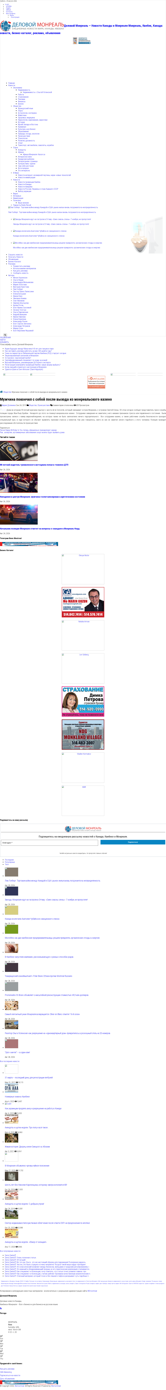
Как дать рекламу (20, 271)
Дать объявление (7, 1379)
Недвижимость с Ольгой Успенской (37, 92)
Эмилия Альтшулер (21, 303)
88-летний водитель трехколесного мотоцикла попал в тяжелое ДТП (34, 464)
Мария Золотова (20, 284)
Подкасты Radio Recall (22, 205)
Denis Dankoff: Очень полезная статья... (21, 1257)
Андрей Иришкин (20, 314)
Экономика (17, 88)
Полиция (31, 1281)
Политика (17, 200)
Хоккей (38, 1286)
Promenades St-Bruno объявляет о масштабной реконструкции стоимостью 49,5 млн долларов (46, 995)
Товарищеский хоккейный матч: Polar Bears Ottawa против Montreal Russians (38, 976)
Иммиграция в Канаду (7, 1283)
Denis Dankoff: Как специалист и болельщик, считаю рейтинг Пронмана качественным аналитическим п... (48, 1274)
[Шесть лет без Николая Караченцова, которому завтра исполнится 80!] (11, 1180)
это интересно (38, 1281)
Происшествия (24, 136)
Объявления (13, 259)
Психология (22, 138)
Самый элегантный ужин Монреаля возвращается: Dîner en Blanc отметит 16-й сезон (42, 1014)
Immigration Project (84, 1283)
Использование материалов (24, 268)
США (99, 1281)
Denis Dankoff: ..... (11, 1255)
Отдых (15, 147)
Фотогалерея (23, 168)
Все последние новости (9, 1061)
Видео (15, 193)
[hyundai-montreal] (150, 382)
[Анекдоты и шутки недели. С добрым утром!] (11, 1199)
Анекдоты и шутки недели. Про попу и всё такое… (27, 1127)
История (21, 122)
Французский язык (25, 108)
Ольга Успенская (31, 1283)
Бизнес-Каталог (14, 261)
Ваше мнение (23, 203)
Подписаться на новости (10, 1375)
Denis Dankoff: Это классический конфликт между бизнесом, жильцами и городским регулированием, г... (47, 1267)
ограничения (44, 1286)
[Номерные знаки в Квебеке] (11, 1092)
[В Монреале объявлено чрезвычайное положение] (11, 1161)
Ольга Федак (18, 280)
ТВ (152, 1281)
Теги (7, 864)
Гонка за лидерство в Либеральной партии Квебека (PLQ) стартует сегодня (35, 353)
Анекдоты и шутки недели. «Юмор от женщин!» (26, 1242)
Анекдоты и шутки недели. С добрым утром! (24, 1204)
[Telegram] (9, 1308)
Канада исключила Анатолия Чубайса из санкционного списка (38, 236)
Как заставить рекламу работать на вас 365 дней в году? (28, 351)
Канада (17, 1281)
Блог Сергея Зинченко (22, 324)
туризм (147, 1283)
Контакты (9, 12)
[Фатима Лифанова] (16, 382)
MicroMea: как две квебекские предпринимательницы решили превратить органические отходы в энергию (56, 247)
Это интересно (24, 170)
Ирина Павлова (19, 317)
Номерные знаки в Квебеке (17, 1096)
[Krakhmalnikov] (123, 382)
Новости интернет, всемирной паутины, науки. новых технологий (44, 175)
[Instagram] (7, 1308)
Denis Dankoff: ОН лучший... (15, 1260)
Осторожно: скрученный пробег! (18, 358)
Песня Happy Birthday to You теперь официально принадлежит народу (28, 430)
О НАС (7, 4)
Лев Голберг (18, 289)
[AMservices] (69, 382)
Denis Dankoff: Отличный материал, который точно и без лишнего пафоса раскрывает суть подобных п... (47, 1276)
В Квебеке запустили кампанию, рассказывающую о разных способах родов (39, 957)
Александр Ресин (20, 321)
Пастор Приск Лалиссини (23, 291)
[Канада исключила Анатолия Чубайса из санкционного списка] (39, 231)
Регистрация (15, 17)
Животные (22, 115)
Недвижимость (24, 90)
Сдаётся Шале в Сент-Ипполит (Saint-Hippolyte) (24, 369)
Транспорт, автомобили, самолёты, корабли (36, 145)
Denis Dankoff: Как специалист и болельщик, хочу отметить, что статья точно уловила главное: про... (46, 1271)
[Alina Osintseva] (96, 382)
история (126, 1281)
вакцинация (104, 1281)
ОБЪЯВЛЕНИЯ (5, 337)
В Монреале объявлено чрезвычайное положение (27, 1165)
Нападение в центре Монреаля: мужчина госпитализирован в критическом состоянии (42, 496)
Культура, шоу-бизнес (27, 129)
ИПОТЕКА (136, 1283)
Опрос (20, 111)
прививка (148, 1281)
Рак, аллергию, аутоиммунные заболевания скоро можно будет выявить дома (32, 432)
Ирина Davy (17, 296)
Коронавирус (46, 1281)
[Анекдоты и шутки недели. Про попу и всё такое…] (11, 1123)
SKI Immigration (124, 1283)
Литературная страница (27, 161)
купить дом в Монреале (135, 1281)
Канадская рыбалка (26, 159)
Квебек (27, 1281)
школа (67, 1283)
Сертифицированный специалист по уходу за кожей (26, 360)
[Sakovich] (43, 382)
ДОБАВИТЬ (4, 342)
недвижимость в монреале (65, 1281)
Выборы (105, 1283)
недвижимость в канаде (58, 1283)
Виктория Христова (21, 287)
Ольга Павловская (20, 312)
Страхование (23, 97)
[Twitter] (5, 1308)
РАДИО (8, 8)
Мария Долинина (9, 405)
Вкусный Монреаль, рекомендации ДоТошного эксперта (28, 362)
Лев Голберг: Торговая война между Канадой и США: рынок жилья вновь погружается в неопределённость (52, 212)
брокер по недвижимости (115, 1281)
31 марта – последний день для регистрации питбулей (29, 1077)
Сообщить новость (20, 273)
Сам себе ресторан (26, 166)
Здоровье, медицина (26, 117)
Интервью (17, 196)
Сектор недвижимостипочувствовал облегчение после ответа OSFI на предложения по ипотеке (47, 1223)
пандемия (152, 1283)
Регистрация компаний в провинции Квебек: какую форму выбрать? (33, 365)
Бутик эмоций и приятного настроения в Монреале (26, 367)
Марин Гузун (18, 328)
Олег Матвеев (18, 301)
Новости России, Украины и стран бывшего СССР (38, 189)
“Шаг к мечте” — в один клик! (17, 1052)
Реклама (21, 99)
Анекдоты (22, 150)
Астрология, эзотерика (27, 113)
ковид (109, 1283)
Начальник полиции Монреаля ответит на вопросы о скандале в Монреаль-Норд (39, 528)
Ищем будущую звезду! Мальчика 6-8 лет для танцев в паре (29, 349)
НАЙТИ (2, 340)
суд (123, 1281)
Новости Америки (25, 187)
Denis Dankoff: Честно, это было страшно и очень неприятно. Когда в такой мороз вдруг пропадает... (46, 1264)
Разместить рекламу (21, 266)
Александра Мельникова (23, 282)
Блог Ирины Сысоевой (22, 307)
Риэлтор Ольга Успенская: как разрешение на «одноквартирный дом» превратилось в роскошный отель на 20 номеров (57, 1033)
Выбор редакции (24, 191)
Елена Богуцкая (19, 294)
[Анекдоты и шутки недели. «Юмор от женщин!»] (11, 1237)
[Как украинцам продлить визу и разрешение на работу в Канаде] (8, 1104)
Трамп (77, 1283)
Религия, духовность (26, 140)
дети (101, 1283)
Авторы (11, 275)
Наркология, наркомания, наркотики (32, 120)
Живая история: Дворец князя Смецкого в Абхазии (27, 1146)
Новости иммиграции (26, 177)
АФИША (8, 10)
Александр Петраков (21, 326)
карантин (141, 1283)
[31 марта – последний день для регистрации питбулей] (11, 1073)
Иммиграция (18, 198)
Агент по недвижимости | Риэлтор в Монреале (85, 1281)
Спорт (20, 143)
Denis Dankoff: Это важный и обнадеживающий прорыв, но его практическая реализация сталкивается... (47, 1269)
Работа (21, 94)
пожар (160, 1281)
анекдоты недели (94, 1283)
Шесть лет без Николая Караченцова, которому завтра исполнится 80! (36, 1185)
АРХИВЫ (9, 6)
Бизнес (21, 104)
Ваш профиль (10, 13)
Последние (9, 860)
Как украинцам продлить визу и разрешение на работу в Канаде (33, 1108)
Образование (23, 131)
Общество (17, 106)
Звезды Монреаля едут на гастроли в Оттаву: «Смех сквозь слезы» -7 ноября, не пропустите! (51, 224)
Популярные (10, 862)
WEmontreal (92, 1291)
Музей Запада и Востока (28, 124)
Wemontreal (19, 1386)
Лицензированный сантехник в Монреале (22, 355)
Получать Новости (15, 257)
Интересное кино (25, 157)
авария (20, 1286)
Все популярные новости (10, 1251)
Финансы (21, 101)
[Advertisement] (83, 63)
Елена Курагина (19, 319)
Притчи (131, 1283)
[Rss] (1, 1308)
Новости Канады (24, 184)
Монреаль (12, 1281)
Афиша (21, 152)
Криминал (22, 127)
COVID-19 (22, 1281)
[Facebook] (3, 1308)
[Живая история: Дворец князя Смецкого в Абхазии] (11, 1142)
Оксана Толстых (19, 310)
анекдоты (72, 1283)
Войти (12, 15)
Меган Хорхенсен (20, 278)
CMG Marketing (6, 1372)
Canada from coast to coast (29, 1286)
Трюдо (143, 1281)
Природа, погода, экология (28, 134)
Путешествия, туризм (26, 163)
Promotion (6, 1286)
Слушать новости (15, 254)
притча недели (115, 1283)
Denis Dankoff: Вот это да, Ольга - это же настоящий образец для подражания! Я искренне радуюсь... (46, 1262)
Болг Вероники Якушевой (23, 330)
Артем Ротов (18, 305)
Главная (11, 83)
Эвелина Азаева (19, 298)
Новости (11, 85)
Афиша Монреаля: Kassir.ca (34, 154)
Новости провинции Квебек (29, 182)
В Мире (16, 173)
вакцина (155, 1281)
